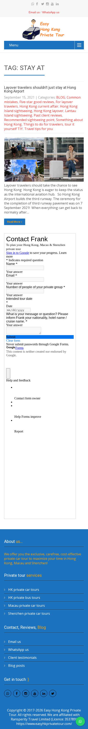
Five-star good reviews (36, 102)
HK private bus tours (24, 597)
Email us (34, 12)
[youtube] (51, 4)
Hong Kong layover (48, 111)
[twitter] (41, 4)
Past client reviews (48, 115)
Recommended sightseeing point (29, 120)
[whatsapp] (32, 4)
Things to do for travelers (43, 124)
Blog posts (16, 665)
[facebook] (37, 4)
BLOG (60, 97)
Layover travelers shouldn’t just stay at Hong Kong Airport (40, 89)
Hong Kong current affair (38, 106)
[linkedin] (56, 4)
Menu (13, 45)
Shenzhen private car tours (29, 613)
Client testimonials (22, 657)
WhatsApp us (50, 12)
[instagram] (46, 4)
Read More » (14, 221)
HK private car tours (23, 589)
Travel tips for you (38, 129)
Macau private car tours (26, 605)
